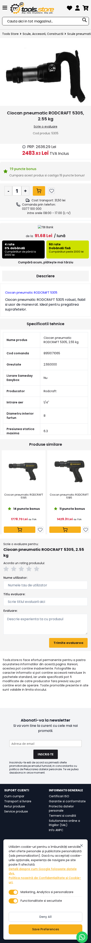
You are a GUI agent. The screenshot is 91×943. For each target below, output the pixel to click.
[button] (6, 569)
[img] (24, 146)
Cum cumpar (14, 796)
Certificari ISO (59, 796)
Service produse (16, 811)
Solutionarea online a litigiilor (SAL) (64, 823)
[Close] (81, 845)
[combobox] (45, 21)
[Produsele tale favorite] (69, 8)
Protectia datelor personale (61, 808)
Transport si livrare (17, 801)
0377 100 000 (31, 209)
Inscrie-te (46, 754)
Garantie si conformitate (67, 801)
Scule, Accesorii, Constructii (43, 34)
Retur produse (14, 806)
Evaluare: (10, 610)
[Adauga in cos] (39, 191)
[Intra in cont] (77, 8)
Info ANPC (56, 830)
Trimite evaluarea (68, 643)
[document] (45, 889)
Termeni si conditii (62, 816)
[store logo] (37, 8)
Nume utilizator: (15, 577)
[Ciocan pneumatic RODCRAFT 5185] (69, 471)
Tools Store (10, 34)
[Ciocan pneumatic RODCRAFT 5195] (23, 471)
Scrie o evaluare (45, 126)
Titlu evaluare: (14, 594)
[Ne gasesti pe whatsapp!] (82, 937)
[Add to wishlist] (51, 191)
